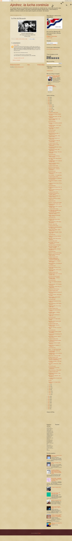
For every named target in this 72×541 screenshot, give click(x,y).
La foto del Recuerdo (51, 234)
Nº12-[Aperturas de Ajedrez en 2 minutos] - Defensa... (53, 194)
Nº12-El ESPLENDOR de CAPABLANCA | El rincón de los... (55, 179)
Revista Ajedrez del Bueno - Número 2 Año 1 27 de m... (54, 337)
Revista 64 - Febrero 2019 (52, 224)
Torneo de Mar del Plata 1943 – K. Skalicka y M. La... (54, 134)
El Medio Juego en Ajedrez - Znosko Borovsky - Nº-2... (54, 230)
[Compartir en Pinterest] (34, 39)
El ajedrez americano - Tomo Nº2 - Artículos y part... (54, 325)
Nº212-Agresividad (51, 131)
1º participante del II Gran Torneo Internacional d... (53, 368)
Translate (54, 44)
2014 (49, 407)
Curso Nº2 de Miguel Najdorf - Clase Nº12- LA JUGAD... (54, 119)
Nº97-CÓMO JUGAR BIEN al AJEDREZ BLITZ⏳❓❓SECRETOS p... (55, 359)
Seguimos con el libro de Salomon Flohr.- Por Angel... (54, 156)
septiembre (51, 109)
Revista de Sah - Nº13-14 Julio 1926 (54, 355)
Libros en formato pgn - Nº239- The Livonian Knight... (54, 141)
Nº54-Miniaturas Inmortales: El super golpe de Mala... (54, 374)
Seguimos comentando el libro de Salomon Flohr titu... (53, 164)
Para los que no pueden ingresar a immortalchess (56, 456)
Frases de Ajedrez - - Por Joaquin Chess (55, 175)
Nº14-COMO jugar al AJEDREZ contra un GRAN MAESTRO (54, 211)
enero (50, 394)
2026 (49, 97)
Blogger (39, 533)
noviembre (50, 106)
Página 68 (54, 86)
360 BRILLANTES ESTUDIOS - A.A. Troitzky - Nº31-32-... (54, 196)
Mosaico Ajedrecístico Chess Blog (54, 75)
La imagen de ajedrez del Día (53, 112)
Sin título (49, 380)
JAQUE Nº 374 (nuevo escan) (56, 500)
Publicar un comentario (16, 60)
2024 (49, 100)
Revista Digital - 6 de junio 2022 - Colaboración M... (53, 243)
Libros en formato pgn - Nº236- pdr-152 (54, 370)
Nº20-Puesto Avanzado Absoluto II (54, 276)
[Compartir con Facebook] (33, 39)
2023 (49, 102)
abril (49, 389)
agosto (50, 111)
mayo (50, 388)
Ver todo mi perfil (49, 37)
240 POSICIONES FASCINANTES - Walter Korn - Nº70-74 (54, 213)
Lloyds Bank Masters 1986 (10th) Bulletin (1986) (55, 493)
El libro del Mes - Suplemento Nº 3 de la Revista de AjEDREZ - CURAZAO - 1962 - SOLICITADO (56, 479)
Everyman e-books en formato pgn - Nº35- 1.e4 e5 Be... (54, 255)
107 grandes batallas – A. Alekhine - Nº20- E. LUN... (54, 313)
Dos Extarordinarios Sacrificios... (56, 77)
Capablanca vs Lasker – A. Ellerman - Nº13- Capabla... (54, 261)
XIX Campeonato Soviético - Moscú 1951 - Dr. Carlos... (54, 136)
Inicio (28, 64)
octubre (50, 108)
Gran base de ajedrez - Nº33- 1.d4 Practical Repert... (54, 351)
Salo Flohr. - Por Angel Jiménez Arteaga (54, 202)
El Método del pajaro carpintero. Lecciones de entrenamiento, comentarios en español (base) (56, 515)
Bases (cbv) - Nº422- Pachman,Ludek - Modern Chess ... (54, 321)
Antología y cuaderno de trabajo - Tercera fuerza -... (53, 145)
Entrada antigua (40, 64)
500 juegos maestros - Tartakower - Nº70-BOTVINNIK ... (54, 278)
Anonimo (15, 45)
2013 (49, 408)
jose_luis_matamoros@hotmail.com (52, 49)
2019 (49, 399)
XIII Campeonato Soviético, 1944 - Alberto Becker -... (54, 150)
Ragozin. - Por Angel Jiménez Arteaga (54, 349)
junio (49, 386)
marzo (50, 391)
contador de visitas (50, 70)
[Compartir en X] (32, 39)
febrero (50, 392)
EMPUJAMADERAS (51, 85)
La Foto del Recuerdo (51, 121)
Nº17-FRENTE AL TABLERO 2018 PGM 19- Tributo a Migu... (55, 228)
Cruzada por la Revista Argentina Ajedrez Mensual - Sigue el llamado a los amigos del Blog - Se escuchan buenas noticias (56, 472)
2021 (49, 396)
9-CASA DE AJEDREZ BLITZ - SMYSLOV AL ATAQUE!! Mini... (54, 259)
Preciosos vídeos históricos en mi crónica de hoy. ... (54, 139)
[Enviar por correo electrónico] (29, 39)
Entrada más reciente (15, 64)
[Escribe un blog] (31, 39)
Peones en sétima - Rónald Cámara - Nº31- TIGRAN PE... (54, 297)
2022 (49, 103)
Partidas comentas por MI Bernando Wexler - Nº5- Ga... (54, 216)
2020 (49, 397)
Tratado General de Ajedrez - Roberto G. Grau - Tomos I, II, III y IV (56, 507)
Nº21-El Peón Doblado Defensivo (53, 167)
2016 (49, 404)
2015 (49, 405)
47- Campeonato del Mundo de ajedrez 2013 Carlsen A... (54, 341)
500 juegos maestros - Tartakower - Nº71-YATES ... (54, 169)
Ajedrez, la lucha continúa (29, 5)
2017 (49, 402)
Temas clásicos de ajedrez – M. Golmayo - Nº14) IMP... (53, 247)
